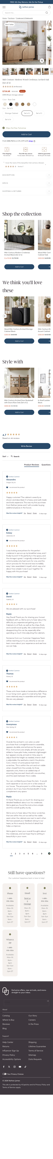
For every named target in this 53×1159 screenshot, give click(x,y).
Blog (4, 1028)
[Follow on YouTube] (20, 1067)
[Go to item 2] (13, 72)
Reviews (6, 1024)
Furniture (11, 18)
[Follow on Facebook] (3, 1067)
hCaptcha (25, 1084)
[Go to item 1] (5, 72)
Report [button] (29, 513)
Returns (5, 1046)
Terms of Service (35, 1050)
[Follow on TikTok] (25, 1067)
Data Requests (35, 1059)
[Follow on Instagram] (14, 1067)
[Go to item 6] (45, 72)
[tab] (31, 465)
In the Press (33, 1024)
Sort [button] (4, 456)
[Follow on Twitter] (9, 1067)
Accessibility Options (11, 1059)
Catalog (6, 1015)
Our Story (32, 1015)
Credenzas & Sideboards (24, 18)
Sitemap (32, 1054)
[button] (26, 86)
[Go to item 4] (29, 72)
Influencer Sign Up (10, 1050)
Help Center (7, 1042)
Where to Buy (8, 1019)
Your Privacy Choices (15, 1074)
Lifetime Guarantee (37, 1046)
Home (4, 18)
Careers (32, 1019)
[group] (26, 435)
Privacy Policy (8, 1054)
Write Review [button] (26, 446)
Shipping (32, 1042)
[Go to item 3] (21, 72)
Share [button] (35, 513)
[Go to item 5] (37, 72)
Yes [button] (25, 513)
